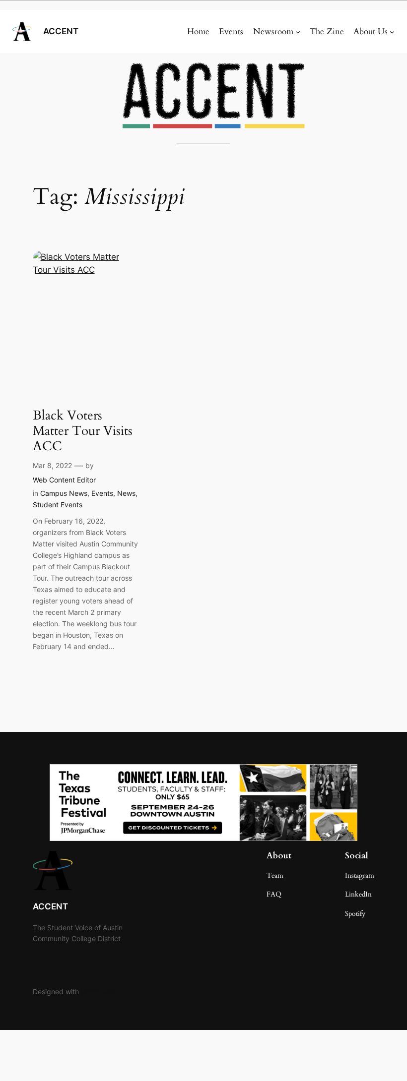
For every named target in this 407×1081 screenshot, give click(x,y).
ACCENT (60, 31)
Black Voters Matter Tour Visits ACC (83, 431)
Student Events (57, 504)
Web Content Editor (64, 480)
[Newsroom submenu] (297, 31)
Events (102, 493)
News (126, 493)
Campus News (63, 493)
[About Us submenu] (392, 31)
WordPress (98, 991)
